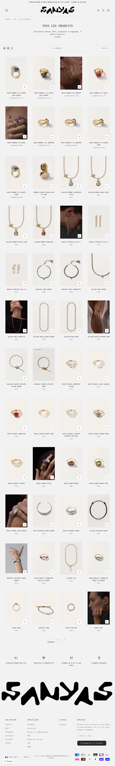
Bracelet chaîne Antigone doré (43, 385)
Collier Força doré (71, 337)
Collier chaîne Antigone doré (99, 337)
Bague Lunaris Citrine (16, 483)
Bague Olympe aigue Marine (16, 531)
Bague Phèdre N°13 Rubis (16, 142)
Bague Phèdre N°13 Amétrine (71, 142)
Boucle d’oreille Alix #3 (16, 289)
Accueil (7, 19)
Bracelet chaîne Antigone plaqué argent (16, 385)
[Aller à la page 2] (64, 639)
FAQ (28, 736)
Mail (7, 728)
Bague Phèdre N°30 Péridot (71, 93)
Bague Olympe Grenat (71, 483)
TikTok (8, 743)
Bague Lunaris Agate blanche (98, 384)
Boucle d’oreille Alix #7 (71, 242)
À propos (62, 724)
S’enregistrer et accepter (92, 743)
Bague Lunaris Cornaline (16, 434)
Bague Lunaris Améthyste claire (71, 385)
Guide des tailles (35, 739)
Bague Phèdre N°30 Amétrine (44, 142)
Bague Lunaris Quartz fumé (98, 434)
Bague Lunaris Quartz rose (44, 434)
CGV (28, 743)
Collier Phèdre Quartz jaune (16, 242)
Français (26, 757)
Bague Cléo (99, 628)
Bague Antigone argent (71, 531)
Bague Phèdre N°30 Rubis (99, 93)
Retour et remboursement (37, 732)
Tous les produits (25, 19)
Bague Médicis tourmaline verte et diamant (98, 579)
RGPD (29, 747)
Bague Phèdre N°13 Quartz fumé (16, 193)
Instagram (9, 736)
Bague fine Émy (71, 628)
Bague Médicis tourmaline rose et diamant (43, 579)
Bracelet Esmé (44, 628)
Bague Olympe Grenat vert (98, 483)
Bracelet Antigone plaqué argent (16, 579)
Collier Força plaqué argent (43, 337)
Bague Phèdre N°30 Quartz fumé (98, 144)
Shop (14, 19)
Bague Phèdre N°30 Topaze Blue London (16, 94)
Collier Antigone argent (99, 531)
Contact (8, 724)
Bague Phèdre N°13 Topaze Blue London (43, 94)
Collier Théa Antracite (16, 337)
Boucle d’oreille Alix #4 (98, 242)
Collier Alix (71, 578)
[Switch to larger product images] (4, 48)
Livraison (31, 728)
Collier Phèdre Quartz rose (98, 192)
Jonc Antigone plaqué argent (43, 531)
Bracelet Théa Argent (44, 289)
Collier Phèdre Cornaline (43, 242)
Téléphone (9, 732)
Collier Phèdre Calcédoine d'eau (71, 193)
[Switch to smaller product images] (8, 48)
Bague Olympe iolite (43, 483)
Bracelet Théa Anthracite (71, 289)
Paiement (31, 724)
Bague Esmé (16, 628)
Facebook (9, 739)
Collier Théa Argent (98, 289)
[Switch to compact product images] (12, 48)
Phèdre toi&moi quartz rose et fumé (44, 193)
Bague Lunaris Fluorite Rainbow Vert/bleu (71, 435)
